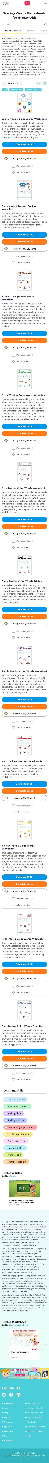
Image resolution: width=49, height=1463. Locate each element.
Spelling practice (16, 1120)
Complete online (24, 151)
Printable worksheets (13, 31)
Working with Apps (35, 1412)
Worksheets (8, 1403)
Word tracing (14, 1154)
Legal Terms (18, 1453)
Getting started (34, 1403)
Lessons (30, 31)
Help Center (8, 1440)
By (4, 83)
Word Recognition (17, 1141)
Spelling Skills (14, 1113)
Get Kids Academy (35, 1417)
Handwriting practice (18, 1106)
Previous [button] (4, 1193)
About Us (8, 1417)
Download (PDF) (24, 144)
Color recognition (16, 1099)
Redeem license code (36, 1426)
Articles (13, 1176)
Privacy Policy (30, 1453)
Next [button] (45, 1193)
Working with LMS (35, 1408)
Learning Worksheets (19, 1325)
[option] (24, 1193)
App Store (8, 1426)
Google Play (9, 1431)
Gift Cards (32, 1422)
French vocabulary (17, 1161)
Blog (6, 1412)
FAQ (29, 1436)
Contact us (8, 1422)
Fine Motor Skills (16, 1147)
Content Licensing (35, 1431)
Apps (6, 1408)
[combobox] (13, 83)
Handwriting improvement (21, 1127)
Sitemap (7, 1436)
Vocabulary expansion (19, 1134)
